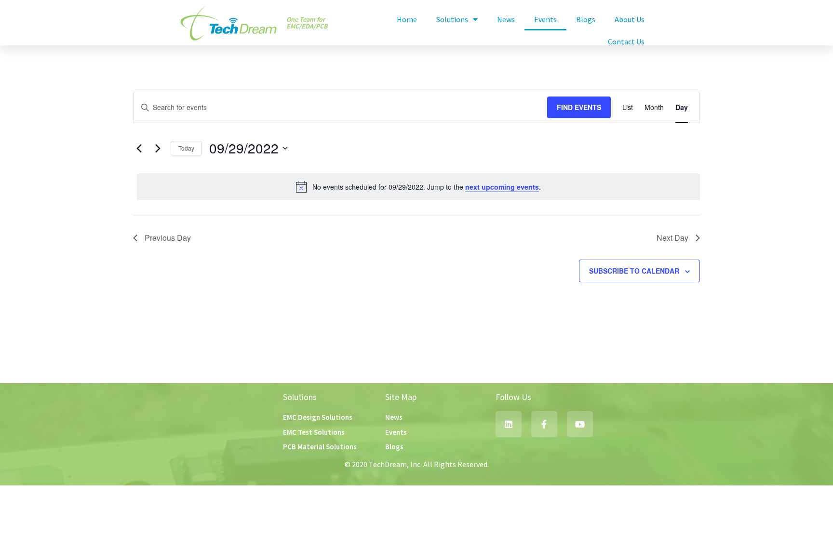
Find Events (579, 107)
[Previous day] (139, 148)
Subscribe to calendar (634, 271)
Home (407, 19)
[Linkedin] (509, 424)
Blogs (585, 19)
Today (186, 148)
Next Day (672, 237)
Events (545, 19)
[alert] (418, 186)
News (506, 19)
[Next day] (157, 148)
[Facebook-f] (544, 424)
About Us (630, 19)
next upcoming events (502, 187)
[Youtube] (580, 424)
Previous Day (168, 237)
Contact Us (626, 41)
